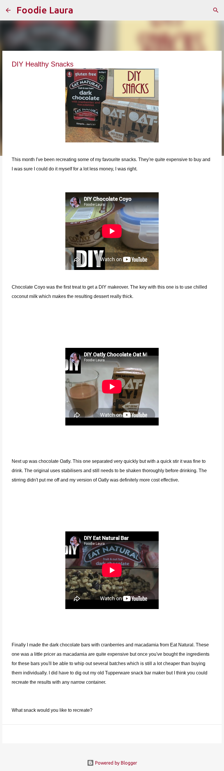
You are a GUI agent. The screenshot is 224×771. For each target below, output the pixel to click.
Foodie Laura (44, 10)
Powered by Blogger (115, 762)
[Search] (81, 10)
